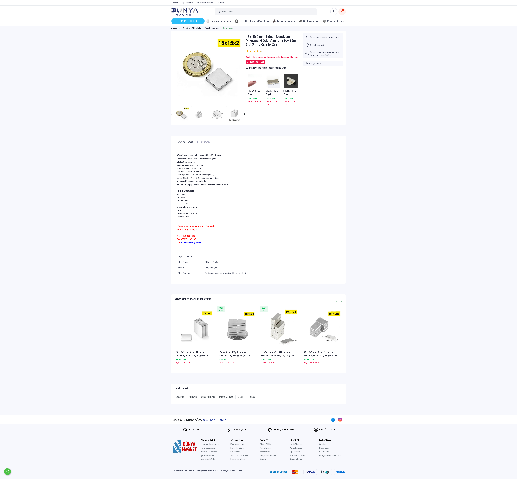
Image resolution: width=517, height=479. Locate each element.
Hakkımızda (324, 448)
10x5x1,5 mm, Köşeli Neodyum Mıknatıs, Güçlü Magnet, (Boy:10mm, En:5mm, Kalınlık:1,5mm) (254, 93)
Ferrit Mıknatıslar (208, 448)
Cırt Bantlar (235, 452)
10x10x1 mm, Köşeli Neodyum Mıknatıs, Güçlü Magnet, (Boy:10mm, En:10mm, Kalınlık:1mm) (194, 354)
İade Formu (265, 452)
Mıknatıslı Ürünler (208, 459)
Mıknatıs (193, 397)
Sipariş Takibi (265, 444)
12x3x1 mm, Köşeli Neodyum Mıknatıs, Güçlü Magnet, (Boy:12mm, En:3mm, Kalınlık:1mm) (279, 354)
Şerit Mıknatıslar (207, 455)
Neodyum (179, 397)
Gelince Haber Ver (255, 62)
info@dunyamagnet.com (330, 455)
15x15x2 (251, 397)
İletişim (263, 459)
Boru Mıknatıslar (237, 448)
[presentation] (172, 114)
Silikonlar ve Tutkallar (239, 455)
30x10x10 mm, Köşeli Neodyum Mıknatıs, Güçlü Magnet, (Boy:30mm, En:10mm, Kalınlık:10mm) (290, 93)
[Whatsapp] (7, 471)
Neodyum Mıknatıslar (210, 444)
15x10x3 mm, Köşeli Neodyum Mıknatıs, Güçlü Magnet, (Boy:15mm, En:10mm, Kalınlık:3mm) (322, 354)
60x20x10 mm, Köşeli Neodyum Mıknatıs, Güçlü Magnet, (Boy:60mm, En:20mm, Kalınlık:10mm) (272, 93)
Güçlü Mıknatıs (208, 397)
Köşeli (240, 397)
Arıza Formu (265, 448)
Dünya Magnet (226, 397)
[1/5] (247, 51)
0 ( (320, 452)
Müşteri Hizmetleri (268, 455)
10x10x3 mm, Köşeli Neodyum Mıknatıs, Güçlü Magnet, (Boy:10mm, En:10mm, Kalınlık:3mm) (237, 354)
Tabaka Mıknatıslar (209, 452)
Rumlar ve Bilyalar (238, 459)
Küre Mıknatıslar (237, 444)
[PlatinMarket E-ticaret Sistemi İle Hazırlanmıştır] (278, 471)
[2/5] (249, 51)
